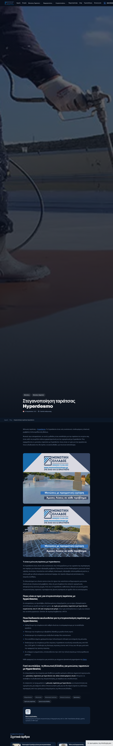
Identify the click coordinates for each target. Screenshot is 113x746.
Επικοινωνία (97, 3)
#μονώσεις (77, 697)
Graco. (85, 659)
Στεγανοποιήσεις (60, 3)
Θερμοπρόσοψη (73, 3)
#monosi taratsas (65, 697)
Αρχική (18, 3)
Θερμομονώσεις (47, 3)
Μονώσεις (26, 395)
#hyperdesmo (28, 697)
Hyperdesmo (41, 429)
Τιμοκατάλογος (88, 3)
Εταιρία (24, 3)
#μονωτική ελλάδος (44, 701)
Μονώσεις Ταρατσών (34, 3)
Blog (80, 3)
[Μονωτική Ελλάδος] (9, 3)
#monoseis (38, 697)
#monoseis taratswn (50, 697)
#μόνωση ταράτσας (29, 701)
